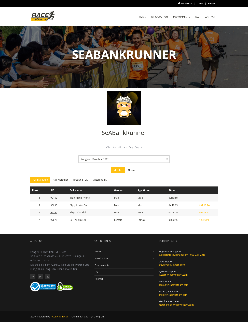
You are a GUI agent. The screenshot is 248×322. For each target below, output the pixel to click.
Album (131, 170)
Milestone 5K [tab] (99, 179)
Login (200, 3)
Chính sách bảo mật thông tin (88, 316)
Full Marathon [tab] (40, 179)
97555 (53, 212)
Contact (209, 16)
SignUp (211, 3)
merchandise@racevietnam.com (176, 304)
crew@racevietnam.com (172, 264)
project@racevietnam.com (173, 294)
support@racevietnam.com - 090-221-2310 (182, 254)
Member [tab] (118, 170)
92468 (53, 197)
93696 (53, 205)
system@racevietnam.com (173, 274)
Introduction (159, 16)
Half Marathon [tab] (60, 179)
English (185, 3)
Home (142, 16)
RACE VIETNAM (59, 316)
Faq (197, 16)
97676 (53, 219)
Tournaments (181, 16)
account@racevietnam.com (173, 284)
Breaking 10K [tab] (80, 179)
